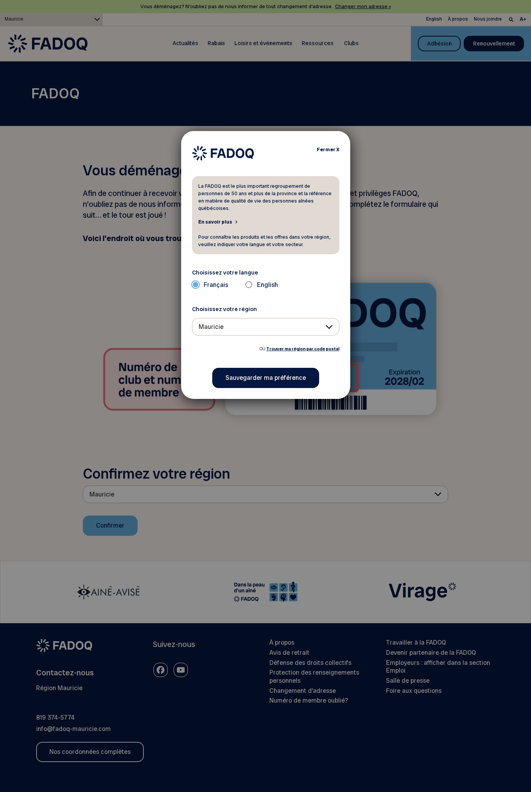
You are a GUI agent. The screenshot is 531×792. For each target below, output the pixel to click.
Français (216, 285)
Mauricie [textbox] (211, 327)
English (267, 285)
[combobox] (265, 327)
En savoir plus (215, 222)
